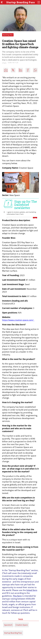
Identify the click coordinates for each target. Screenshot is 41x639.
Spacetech (8, 625)
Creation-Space (22, 625)
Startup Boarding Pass (13, 633)
